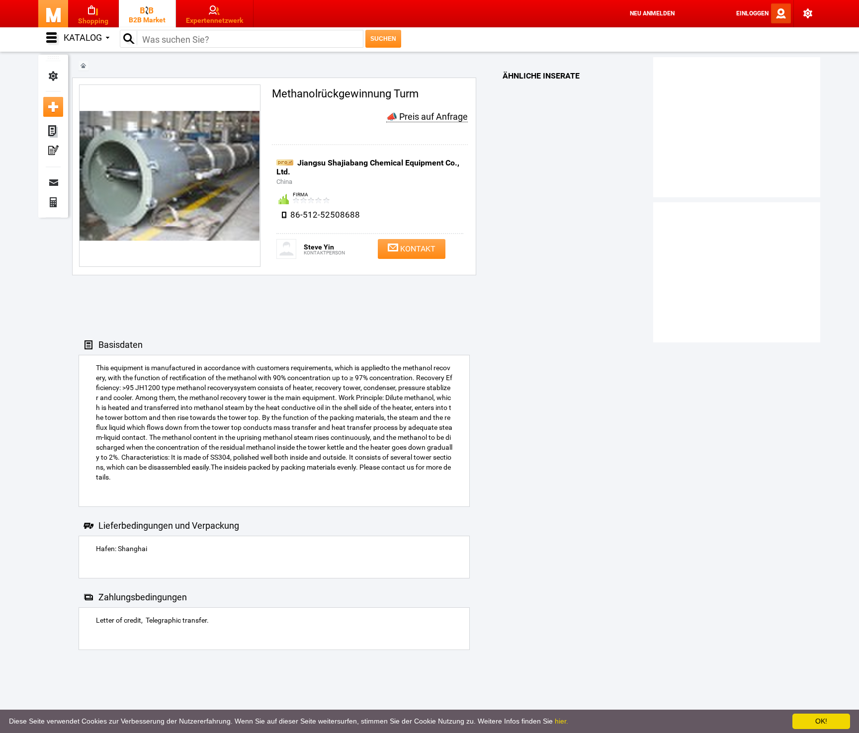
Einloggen (752, 13)
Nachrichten (53, 182)
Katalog (83, 37)
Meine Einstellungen (53, 76)
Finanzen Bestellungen (53, 202)
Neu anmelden (652, 13)
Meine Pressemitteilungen (53, 152)
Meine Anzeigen (53, 132)
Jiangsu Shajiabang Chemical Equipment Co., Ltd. (367, 167)
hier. (561, 721)
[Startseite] (83, 66)
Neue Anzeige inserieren (53, 107)
